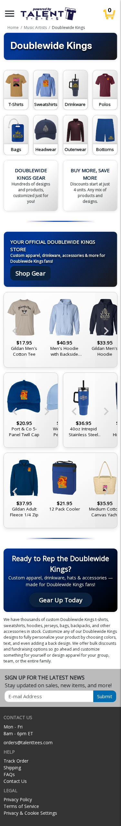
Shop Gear (30, 273)
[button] (10, 13)
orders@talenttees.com (28, 742)
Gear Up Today (60, 600)
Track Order (16, 761)
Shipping (12, 768)
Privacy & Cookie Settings (30, 813)
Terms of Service (21, 806)
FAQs (9, 774)
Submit (104, 696)
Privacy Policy (18, 799)
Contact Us (15, 781)
